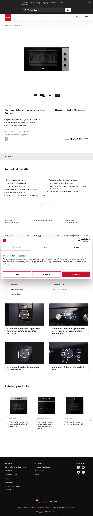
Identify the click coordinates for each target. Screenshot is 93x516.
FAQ (37, 474)
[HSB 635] (18, 405)
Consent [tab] (16, 247)
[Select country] (82, 17)
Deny (17, 274)
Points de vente (11, 474)
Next (63, 95)
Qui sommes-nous (12, 486)
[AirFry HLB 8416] (46, 405)
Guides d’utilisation (43, 467)
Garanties (8, 470)
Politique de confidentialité (40, 507)
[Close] (89, 2)
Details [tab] (47, 247)
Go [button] (68, 10)
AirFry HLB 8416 (43, 418)
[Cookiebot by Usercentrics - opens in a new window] (79, 240)
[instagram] (83, 467)
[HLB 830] (74, 405)
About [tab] (77, 247)
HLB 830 (68, 418)
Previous (3, 420)
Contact (8, 490)
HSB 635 (12, 418)
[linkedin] (83, 472)
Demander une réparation (15, 467)
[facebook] (78, 467)
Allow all (76, 274)
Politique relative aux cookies (63, 507)
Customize (45, 274)
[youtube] (78, 472)
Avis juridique (23, 507)
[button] (43, 10)
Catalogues (39, 470)
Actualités (9, 483)
